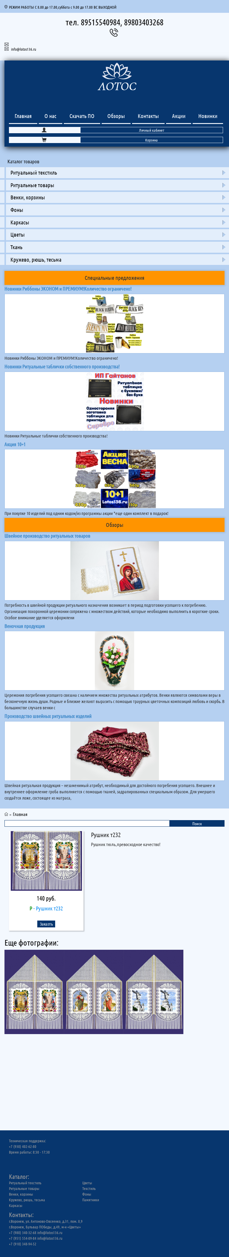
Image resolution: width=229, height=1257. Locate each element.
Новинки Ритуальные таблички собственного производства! (62, 366)
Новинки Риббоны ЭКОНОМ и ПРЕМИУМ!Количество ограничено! (67, 288)
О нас (50, 115)
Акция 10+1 (15, 444)
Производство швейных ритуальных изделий (48, 716)
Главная (23, 115)
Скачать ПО (82, 115)
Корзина (151, 139)
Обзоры (116, 115)
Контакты (148, 115)
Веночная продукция (24, 626)
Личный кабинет (151, 130)
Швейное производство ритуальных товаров (47, 536)
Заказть (46, 924)
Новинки (207, 115)
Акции (178, 115)
